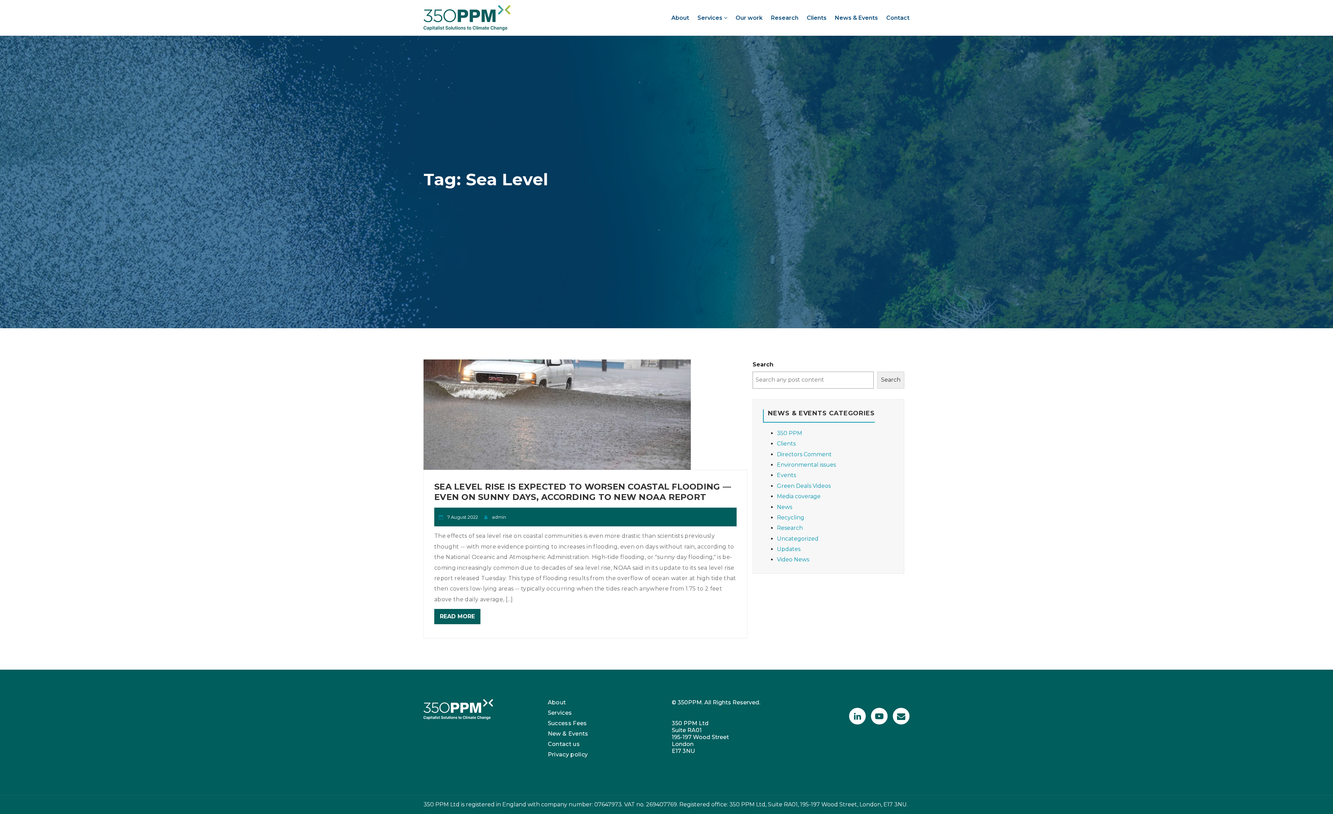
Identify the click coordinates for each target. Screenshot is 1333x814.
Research (784, 18)
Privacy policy (568, 754)
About (680, 18)
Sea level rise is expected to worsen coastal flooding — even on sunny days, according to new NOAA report (582, 492)
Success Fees (567, 723)
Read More (457, 616)
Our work (749, 18)
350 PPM (789, 433)
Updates (788, 549)
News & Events (856, 18)
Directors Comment (804, 454)
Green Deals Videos (804, 486)
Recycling (790, 517)
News (784, 507)
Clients (817, 18)
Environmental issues (806, 464)
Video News (793, 559)
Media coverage (799, 496)
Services (710, 18)
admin (499, 517)
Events (786, 475)
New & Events (568, 733)
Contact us (564, 744)
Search (763, 364)
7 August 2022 (462, 517)
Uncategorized (798, 538)
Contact (897, 18)
